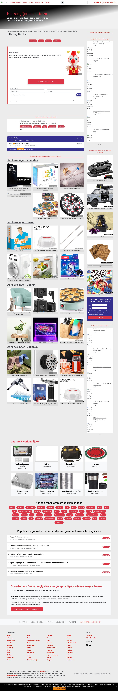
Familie (61, 127)
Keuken (24, 515)
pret (44, 127)
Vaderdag (59, 507)
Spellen (81, 507)
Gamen (47, 2)
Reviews (49, 622)
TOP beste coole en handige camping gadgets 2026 (103, 75)
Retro (99, 507)
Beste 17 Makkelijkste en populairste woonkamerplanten (103, 42)
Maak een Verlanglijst (109, 2)
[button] (15, 2)
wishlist (42, 671)
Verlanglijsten (37, 622)
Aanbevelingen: (22, 160)
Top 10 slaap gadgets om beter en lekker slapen (102, 384)
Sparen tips (90, 507)
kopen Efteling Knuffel (47, 81)
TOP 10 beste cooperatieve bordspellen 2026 (100, 95)
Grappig (70, 515)
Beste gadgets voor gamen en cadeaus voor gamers (101, 329)
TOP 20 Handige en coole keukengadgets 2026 (99, 418)
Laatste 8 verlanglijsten (25, 441)
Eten (31, 519)
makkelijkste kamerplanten (84, 602)
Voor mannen (31, 507)
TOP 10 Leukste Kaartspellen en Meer (101, 130)
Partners (72, 622)
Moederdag (73, 511)
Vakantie (50, 507)
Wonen (12, 507)
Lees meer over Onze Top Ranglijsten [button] (27, 609)
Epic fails (39, 519)
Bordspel (77, 519)
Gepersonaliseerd (92, 515)
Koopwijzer (23, 622)
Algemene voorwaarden (100, 673)
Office (56, 511)
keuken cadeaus (16, 604)
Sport (74, 507)
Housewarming (59, 515)
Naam (89, 305)
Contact (91, 673)
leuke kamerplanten (68, 602)
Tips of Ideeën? (91, 638)
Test (67, 507)
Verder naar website (59, 688)
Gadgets (30, 2)
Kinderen (52, 127)
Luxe (81, 511)
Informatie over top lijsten (80, 673)
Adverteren (60, 622)
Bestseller (87, 519)
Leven (41, 41)
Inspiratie (48, 515)
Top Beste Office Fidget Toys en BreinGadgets (101, 112)
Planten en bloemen (25, 511)
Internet (39, 515)
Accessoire (59, 522)
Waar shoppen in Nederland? (90, 622)
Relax (106, 507)
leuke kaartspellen (55, 602)
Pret (14, 511)
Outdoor (37, 2)
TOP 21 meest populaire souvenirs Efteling (32, 121)
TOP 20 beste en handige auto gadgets (101, 59)
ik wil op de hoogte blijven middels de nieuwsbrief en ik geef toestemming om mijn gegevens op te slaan (99, 312)
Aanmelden (100, 317)
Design (48, 41)
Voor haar (41, 507)
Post (79, 94)
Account (89, 635)
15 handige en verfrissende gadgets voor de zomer (102, 349)
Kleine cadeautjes (99, 511)
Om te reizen (47, 511)
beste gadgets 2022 (99, 602)
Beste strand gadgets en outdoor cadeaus (102, 367)
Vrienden (33, 41)
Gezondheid (79, 515)
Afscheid (102, 519)
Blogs (109, 673)
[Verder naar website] (116, 687)
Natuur (64, 511)
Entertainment (25, 127)
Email (89, 308)
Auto (42, 2)
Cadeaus (24, 2)
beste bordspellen (43, 602)
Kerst (31, 515)
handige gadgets (12, 675)
